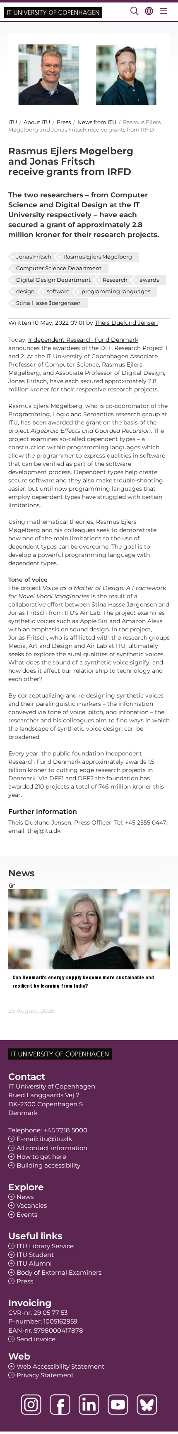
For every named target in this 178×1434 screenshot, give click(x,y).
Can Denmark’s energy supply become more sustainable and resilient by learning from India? (83, 981)
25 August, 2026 (31, 1010)
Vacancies (32, 1205)
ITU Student (35, 1255)
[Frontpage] (53, 12)
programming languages (116, 291)
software (58, 291)
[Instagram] (31, 1404)
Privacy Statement (45, 1375)
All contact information (52, 1148)
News (25, 1197)
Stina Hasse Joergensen (48, 303)
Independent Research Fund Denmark (83, 339)
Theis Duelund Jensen (126, 322)
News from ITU (96, 122)
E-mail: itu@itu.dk (44, 1139)
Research (115, 279)
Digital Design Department (53, 279)
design (25, 291)
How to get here (41, 1157)
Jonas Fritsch (33, 256)
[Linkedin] (89, 1404)
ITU (12, 122)
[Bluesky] (147, 1404)
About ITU (37, 122)
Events (27, 1214)
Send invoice (36, 1339)
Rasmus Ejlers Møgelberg (97, 256)
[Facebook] (60, 1404)
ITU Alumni (34, 1263)
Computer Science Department (58, 268)
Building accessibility (48, 1165)
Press (64, 122)
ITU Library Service (45, 1246)
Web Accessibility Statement (60, 1366)
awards (149, 279)
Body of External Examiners (59, 1272)
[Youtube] (118, 1404)
